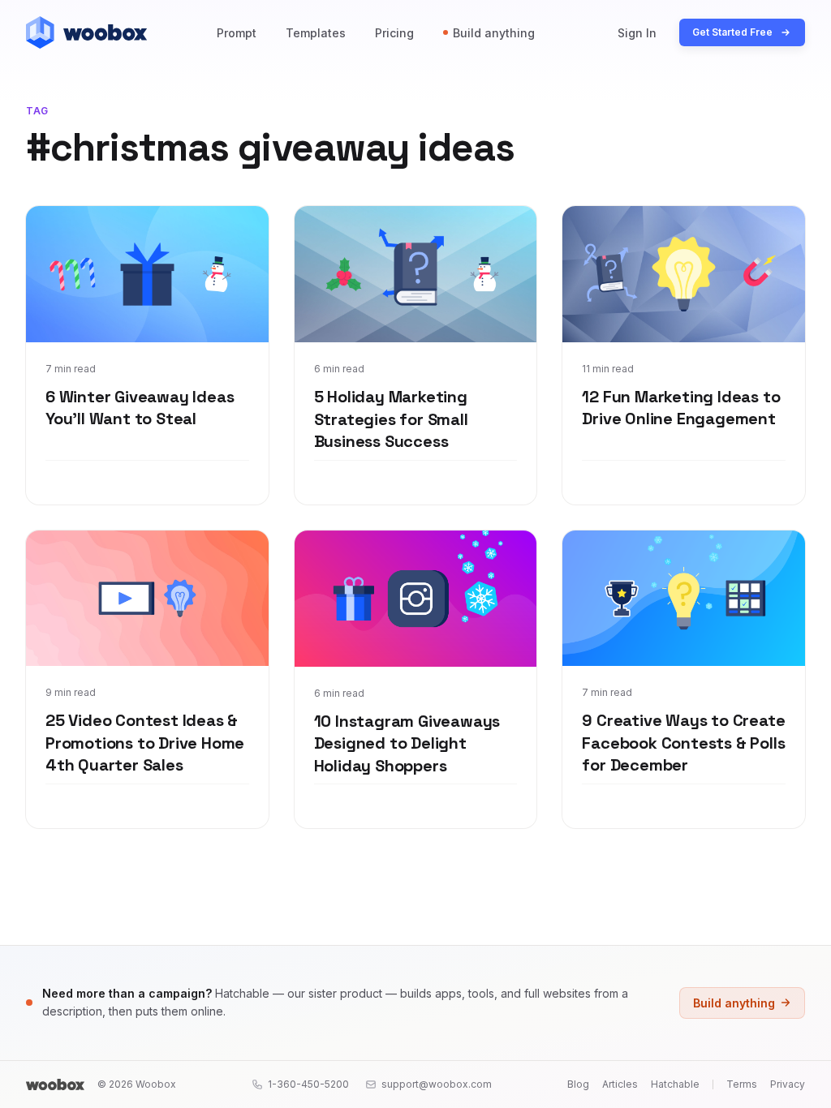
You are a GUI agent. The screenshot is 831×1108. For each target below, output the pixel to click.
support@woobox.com (436, 1084)
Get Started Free (732, 32)
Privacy (787, 1084)
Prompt (236, 33)
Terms (741, 1084)
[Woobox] (55, 1084)
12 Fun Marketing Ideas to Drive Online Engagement (681, 408)
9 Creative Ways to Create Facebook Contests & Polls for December (683, 742)
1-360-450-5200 (308, 1084)
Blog (578, 1084)
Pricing (394, 33)
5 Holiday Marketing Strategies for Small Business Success (391, 419)
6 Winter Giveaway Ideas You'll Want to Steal (139, 408)
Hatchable (675, 1084)
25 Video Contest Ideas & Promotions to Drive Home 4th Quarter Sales (144, 742)
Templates (316, 33)
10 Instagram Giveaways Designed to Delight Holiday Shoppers (407, 743)
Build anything (494, 33)
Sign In (637, 33)
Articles (620, 1084)
